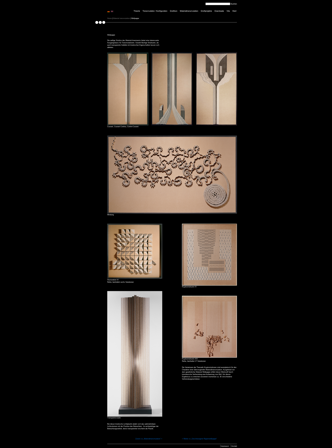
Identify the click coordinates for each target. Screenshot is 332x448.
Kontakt (234, 446)
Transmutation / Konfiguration (155, 10)
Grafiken (173, 10)
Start (234, 10)
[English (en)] (112, 11)
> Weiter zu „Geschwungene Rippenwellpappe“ (199, 439)
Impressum (225, 446)
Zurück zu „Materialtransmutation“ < (148, 439)
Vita (228, 10)
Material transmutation (121, 18)
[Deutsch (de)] (108, 11)
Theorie (137, 10)
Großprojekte (206, 10)
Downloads (219, 10)
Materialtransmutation (189, 10)
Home (109, 18)
